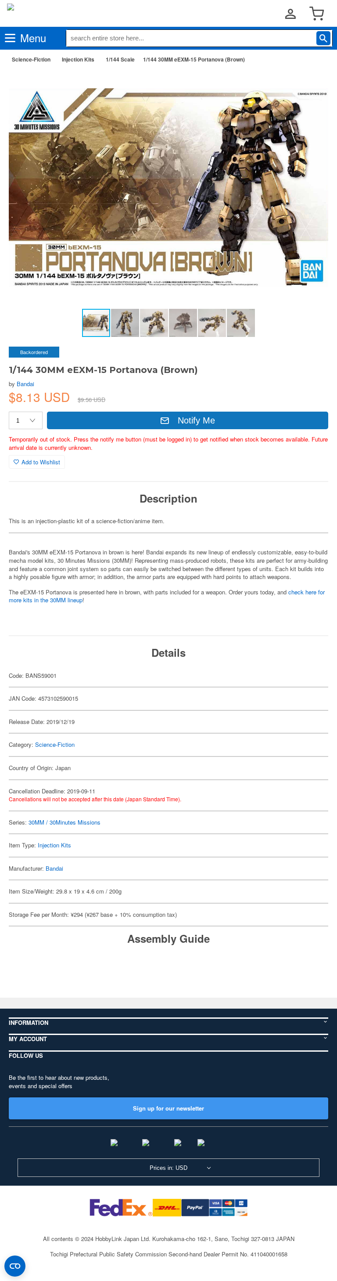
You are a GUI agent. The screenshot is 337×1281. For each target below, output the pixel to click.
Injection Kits (78, 59)
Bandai (25, 384)
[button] (312, 84)
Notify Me (196, 420)
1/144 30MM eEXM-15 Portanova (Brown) (194, 59)
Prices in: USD (168, 1168)
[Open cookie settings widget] (14, 1266)
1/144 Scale (120, 59)
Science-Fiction (31, 59)
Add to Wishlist (41, 462)
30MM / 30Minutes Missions (64, 822)
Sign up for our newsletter (168, 1108)
